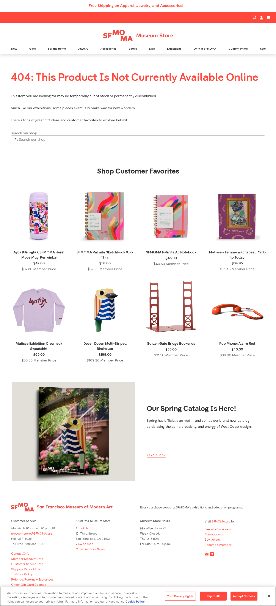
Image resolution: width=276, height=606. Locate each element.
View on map (84, 544)
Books (133, 48)
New (14, 48)
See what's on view (218, 529)
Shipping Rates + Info (26, 569)
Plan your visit (214, 534)
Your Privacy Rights (180, 596)
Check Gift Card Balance (28, 585)
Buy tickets (212, 539)
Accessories (108, 48)
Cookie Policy (135, 601)
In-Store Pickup (22, 574)
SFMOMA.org (221, 521)
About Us (82, 528)
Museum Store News (90, 549)
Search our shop (24, 133)
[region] (138, 596)
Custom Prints (238, 48)
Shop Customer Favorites (138, 171)
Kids (152, 48)
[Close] (269, 596)
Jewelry (83, 48)
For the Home (57, 48)
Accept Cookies (244, 596)
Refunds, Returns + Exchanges (32, 579)
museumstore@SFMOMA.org (31, 533)
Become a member (218, 545)
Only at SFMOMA (205, 48)
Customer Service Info (27, 564)
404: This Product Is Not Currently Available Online (134, 78)
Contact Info (20, 553)
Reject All (213, 596)
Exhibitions (174, 48)
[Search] (255, 18)
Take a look (156, 455)
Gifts (32, 48)
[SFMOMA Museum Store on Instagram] (212, 555)
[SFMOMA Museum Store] (138, 35)
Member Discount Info (27, 559)
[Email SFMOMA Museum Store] (207, 555)
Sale (263, 48)
